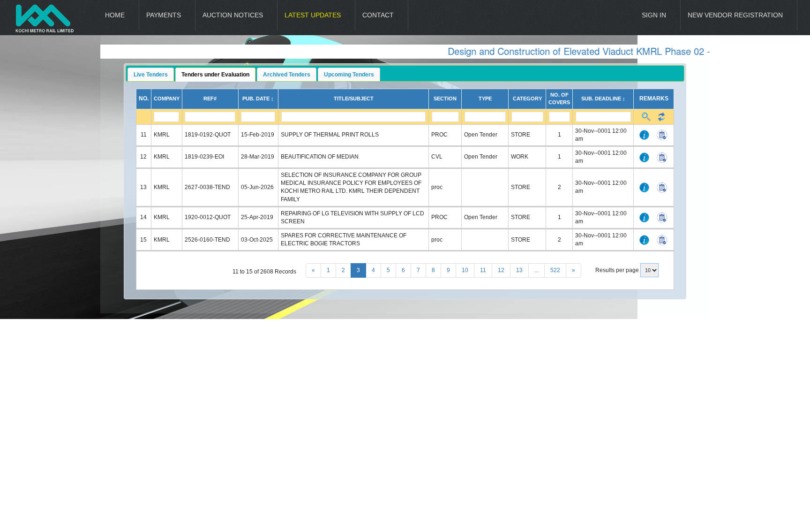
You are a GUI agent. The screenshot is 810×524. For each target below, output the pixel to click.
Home (115, 15)
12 (501, 270)
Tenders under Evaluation (215, 74)
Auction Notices (232, 15)
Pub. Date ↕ (258, 98)
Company (167, 98)
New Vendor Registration (735, 15)
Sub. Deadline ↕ (603, 98)
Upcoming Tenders (349, 74)
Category (527, 98)
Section (445, 98)
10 (465, 270)
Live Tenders (151, 74)
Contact (378, 15)
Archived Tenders (286, 74)
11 (483, 270)
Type (485, 98)
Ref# (210, 98)
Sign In (654, 15)
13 (519, 270)
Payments (163, 15)
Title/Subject (354, 98)
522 (555, 270)
